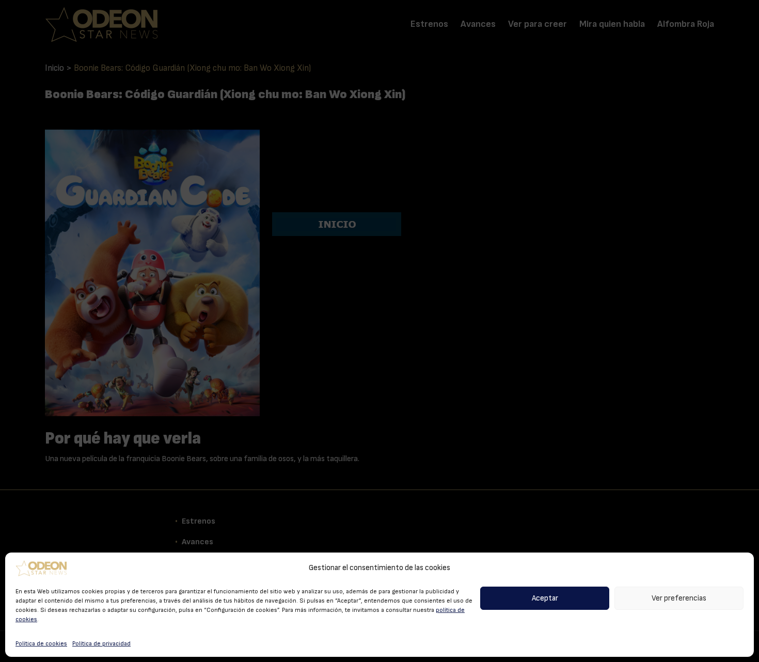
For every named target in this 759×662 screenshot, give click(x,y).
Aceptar (545, 598)
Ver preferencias (679, 598)
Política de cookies (41, 643)
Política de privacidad (101, 643)
